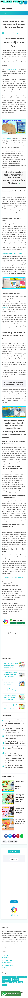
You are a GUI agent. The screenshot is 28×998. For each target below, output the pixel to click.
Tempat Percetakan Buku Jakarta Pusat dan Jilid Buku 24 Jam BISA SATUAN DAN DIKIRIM (15, 737)
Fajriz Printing (11, 69)
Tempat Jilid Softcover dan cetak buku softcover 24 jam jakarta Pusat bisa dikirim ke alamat (15, 754)
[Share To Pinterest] (18, 836)
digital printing (22, 977)
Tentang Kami (8, 965)
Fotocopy (15, 979)
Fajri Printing (14, 915)
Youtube (6, 957)
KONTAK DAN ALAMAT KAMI (14, 578)
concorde (5, 307)
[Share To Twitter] (10, 836)
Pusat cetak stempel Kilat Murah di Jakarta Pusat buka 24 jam (10, 697)
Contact (6, 968)
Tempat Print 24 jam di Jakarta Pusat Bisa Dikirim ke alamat (10, 707)
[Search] (25, 2)
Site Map (6, 955)
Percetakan (6, 982)
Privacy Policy (8, 960)
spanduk (14, 982)
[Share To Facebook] (6, 836)
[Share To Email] (14, 836)
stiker (20, 982)
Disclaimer (7, 963)
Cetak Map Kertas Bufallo (12, 253)
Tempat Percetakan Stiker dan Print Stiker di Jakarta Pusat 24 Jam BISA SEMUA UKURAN (14, 730)
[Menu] (14, 13)
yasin (4, 984)
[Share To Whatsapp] (21, 836)
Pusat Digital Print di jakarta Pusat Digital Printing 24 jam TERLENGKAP (15, 742)
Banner (5, 977)
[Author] (14, 913)
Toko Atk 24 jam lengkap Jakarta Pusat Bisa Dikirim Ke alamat (11, 665)
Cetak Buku (12, 977)
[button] (21, 2)
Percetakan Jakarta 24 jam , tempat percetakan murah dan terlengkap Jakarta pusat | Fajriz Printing (10, 686)
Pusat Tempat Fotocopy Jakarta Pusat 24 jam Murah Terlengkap (11, 674)
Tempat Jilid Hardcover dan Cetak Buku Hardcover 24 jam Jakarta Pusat (15, 760)
